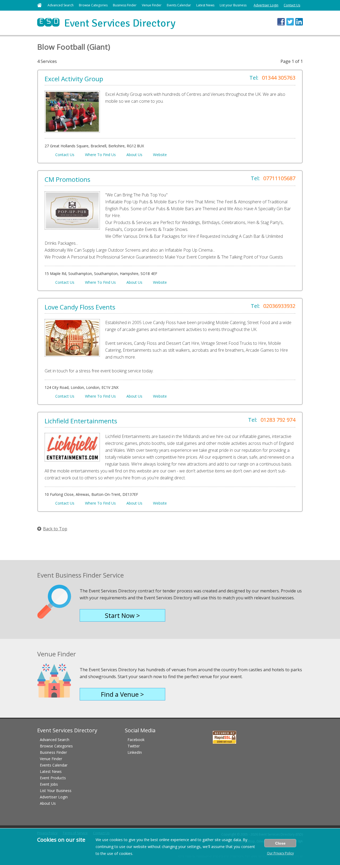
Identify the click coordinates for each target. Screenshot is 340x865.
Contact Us (292, 5)
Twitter (134, 745)
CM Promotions (67, 179)
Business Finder (125, 5)
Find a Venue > (122, 694)
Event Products (53, 777)
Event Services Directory (106, 23)
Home (39, 5)
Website (160, 154)
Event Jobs (49, 784)
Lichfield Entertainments (81, 420)
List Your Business (55, 790)
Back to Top (55, 529)
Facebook (136, 739)
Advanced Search (61, 5)
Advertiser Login (266, 5)
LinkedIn (135, 752)
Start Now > (122, 615)
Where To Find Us (100, 154)
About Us (134, 154)
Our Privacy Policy (280, 853)
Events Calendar (179, 5)
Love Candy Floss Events (80, 307)
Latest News (205, 5)
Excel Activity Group (74, 78)
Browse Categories (93, 5)
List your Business (233, 5)
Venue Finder (152, 5)
